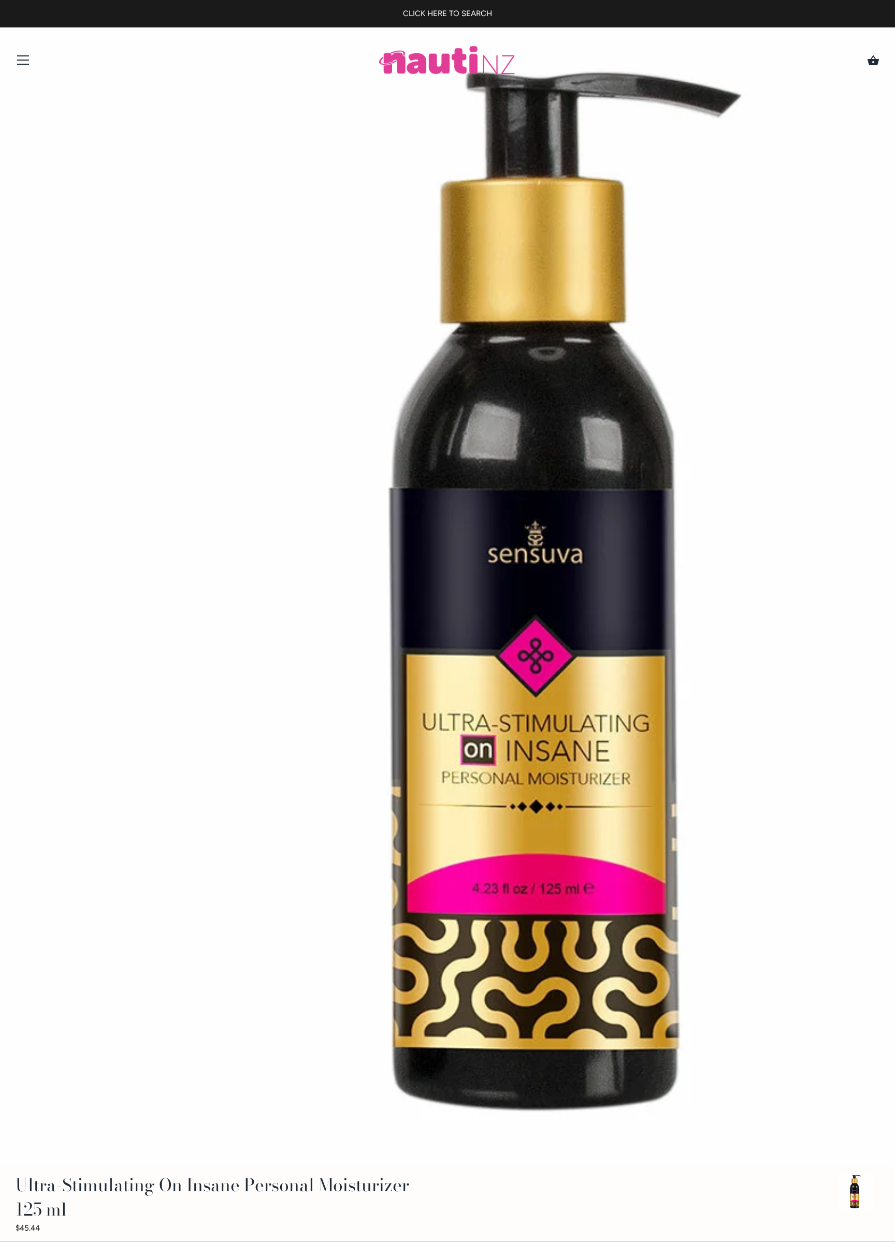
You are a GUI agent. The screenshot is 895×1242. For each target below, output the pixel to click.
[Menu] (23, 62)
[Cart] (873, 60)
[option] (855, 1193)
